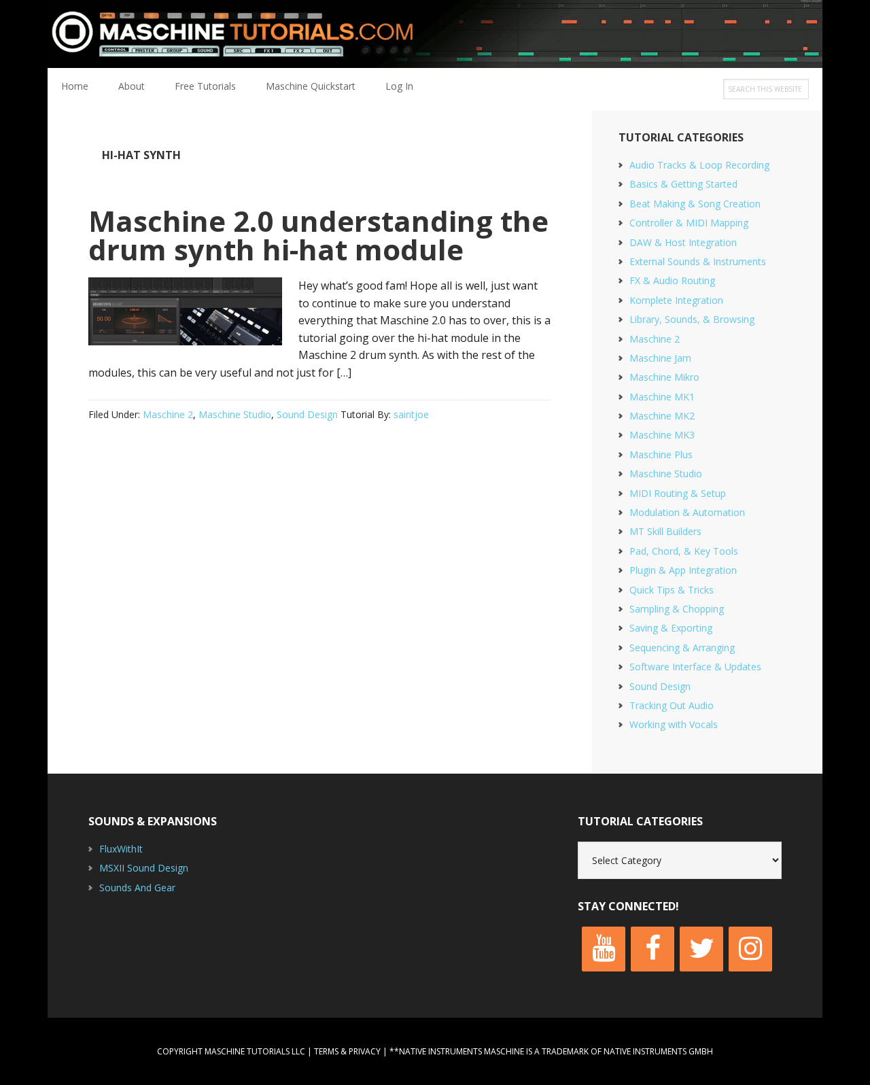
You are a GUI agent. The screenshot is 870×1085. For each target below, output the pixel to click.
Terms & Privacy (347, 1051)
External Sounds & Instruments (697, 261)
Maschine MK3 (662, 434)
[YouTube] (603, 949)
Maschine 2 (168, 414)
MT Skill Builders (665, 531)
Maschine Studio (234, 414)
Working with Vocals (673, 724)
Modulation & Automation (687, 512)
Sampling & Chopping (676, 608)
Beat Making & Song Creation (695, 203)
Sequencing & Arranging (682, 647)
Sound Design (307, 414)
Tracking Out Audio (671, 705)
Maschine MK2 (662, 415)
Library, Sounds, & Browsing (691, 319)
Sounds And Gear (137, 887)
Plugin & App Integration (683, 570)
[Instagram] (750, 949)
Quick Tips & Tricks (671, 589)
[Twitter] (701, 949)
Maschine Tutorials (435, 34)
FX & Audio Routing (672, 280)
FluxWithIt (121, 848)
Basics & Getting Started (683, 183)
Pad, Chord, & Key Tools (683, 551)
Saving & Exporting (670, 627)
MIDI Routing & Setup (677, 493)
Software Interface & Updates (695, 666)
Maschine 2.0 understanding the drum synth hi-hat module (318, 235)
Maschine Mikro (664, 377)
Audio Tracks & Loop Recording (699, 164)
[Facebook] (652, 949)
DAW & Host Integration (683, 242)
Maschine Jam (660, 357)
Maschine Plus (661, 454)
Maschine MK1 (662, 396)
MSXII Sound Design (143, 867)
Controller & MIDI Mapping (688, 222)
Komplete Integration (676, 300)
